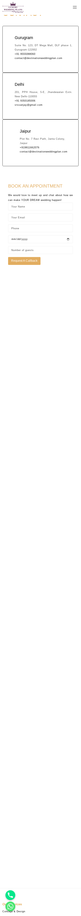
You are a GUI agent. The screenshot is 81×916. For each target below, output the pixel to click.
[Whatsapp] (10, 906)
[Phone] (10, 895)
